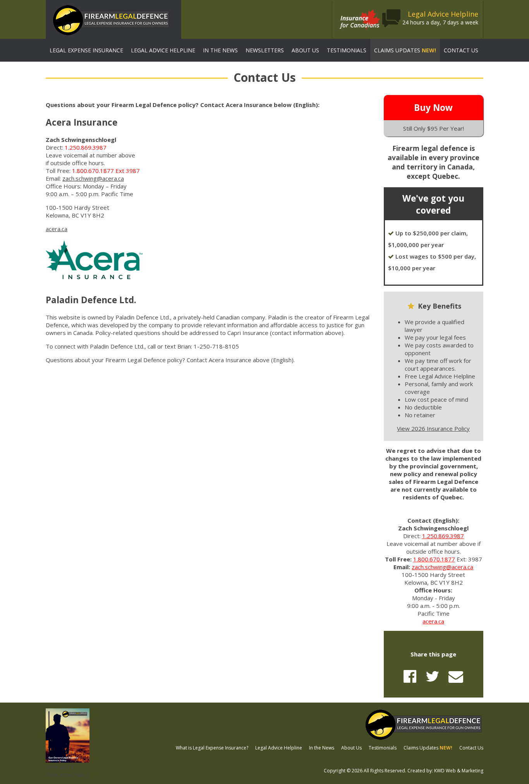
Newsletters (265, 50)
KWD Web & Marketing (458, 770)
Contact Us (461, 50)
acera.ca (56, 229)
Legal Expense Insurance (86, 50)
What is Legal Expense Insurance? (212, 747)
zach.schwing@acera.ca (93, 178)
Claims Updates (405, 50)
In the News (220, 50)
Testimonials (346, 50)
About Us (305, 50)
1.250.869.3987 (443, 536)
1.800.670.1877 (434, 559)
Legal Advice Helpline (163, 50)
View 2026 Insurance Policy (433, 428)
